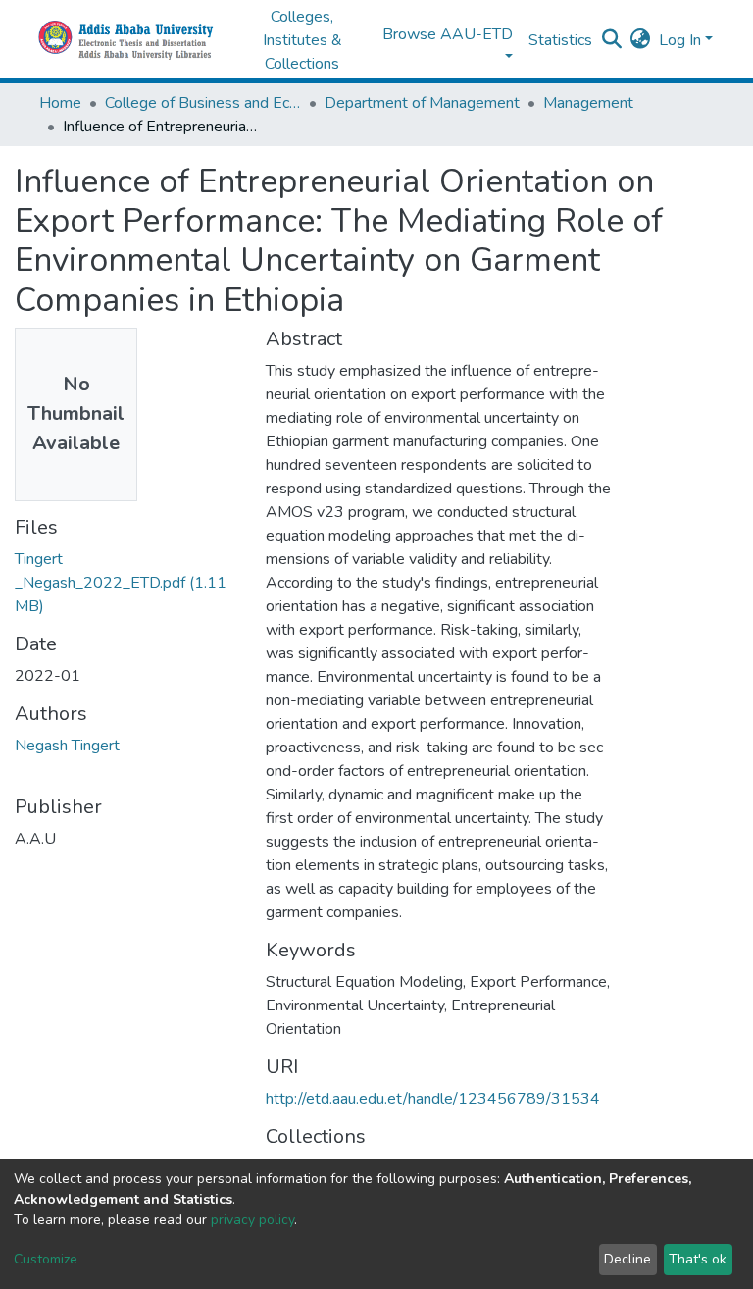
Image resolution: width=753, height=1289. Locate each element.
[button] (640, 40)
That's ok (698, 1259)
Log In (680, 40)
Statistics (560, 40)
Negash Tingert (67, 745)
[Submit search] (612, 40)
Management (588, 103)
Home (60, 103)
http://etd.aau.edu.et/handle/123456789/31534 (433, 1098)
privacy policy (252, 1220)
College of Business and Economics (203, 103)
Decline (627, 1259)
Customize (45, 1259)
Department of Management (422, 103)
